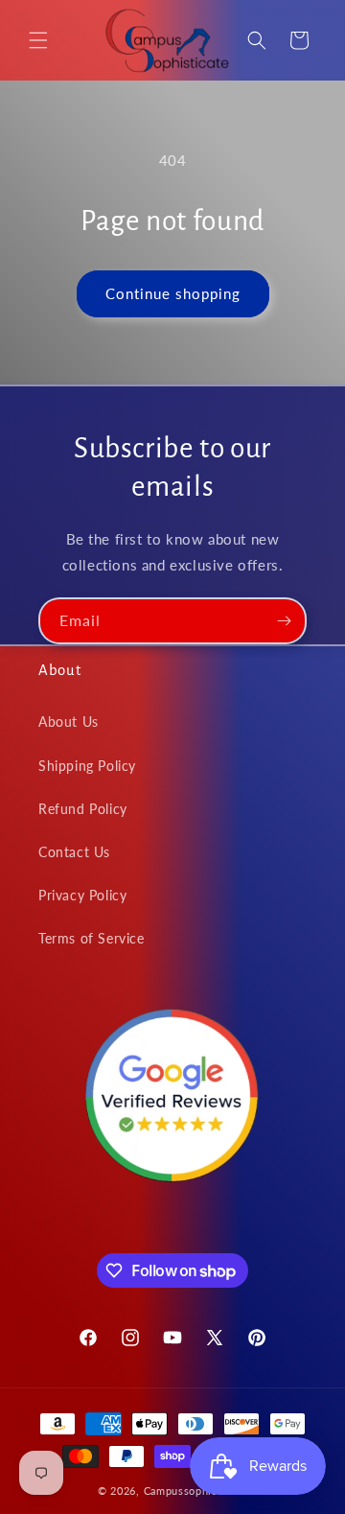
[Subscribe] (284, 620)
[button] (38, 40)
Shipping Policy (87, 765)
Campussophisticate (196, 1490)
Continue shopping (173, 293)
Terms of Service (91, 938)
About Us (68, 721)
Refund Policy (82, 809)
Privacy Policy (82, 895)
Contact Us (74, 852)
